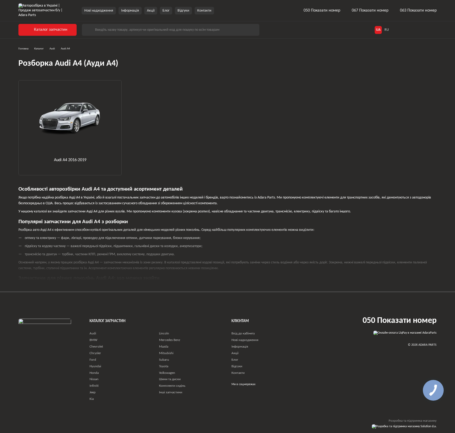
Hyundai (95, 366)
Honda (94, 373)
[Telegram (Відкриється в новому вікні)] (234, 10)
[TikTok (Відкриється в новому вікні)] (228, 10)
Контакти (204, 11)
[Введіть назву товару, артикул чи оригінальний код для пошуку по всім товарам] (88, 30)
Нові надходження (98, 11)
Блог (166, 11)
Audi (93, 333)
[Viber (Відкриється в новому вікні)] (240, 10)
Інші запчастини (170, 392)
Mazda (163, 346)
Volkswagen (167, 373)
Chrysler (95, 353)
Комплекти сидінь (172, 386)
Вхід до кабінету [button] (243, 333)
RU (386, 30)
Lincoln (164, 333)
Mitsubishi (166, 353)
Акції (151, 11)
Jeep (93, 392)
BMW (93, 340)
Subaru (164, 359)
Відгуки (183, 11)
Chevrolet (96, 346)
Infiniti (94, 386)
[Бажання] (410, 30)
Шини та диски (170, 379)
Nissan (94, 379)
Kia (92, 399)
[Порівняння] (422, 30)
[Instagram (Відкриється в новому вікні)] (221, 10)
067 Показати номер (370, 10)
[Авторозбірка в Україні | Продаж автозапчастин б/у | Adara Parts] (44, 331)
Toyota (163, 366)
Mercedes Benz (169, 340)
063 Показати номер (418, 10)
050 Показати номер (322, 10)
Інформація (130, 11)
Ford (93, 359)
